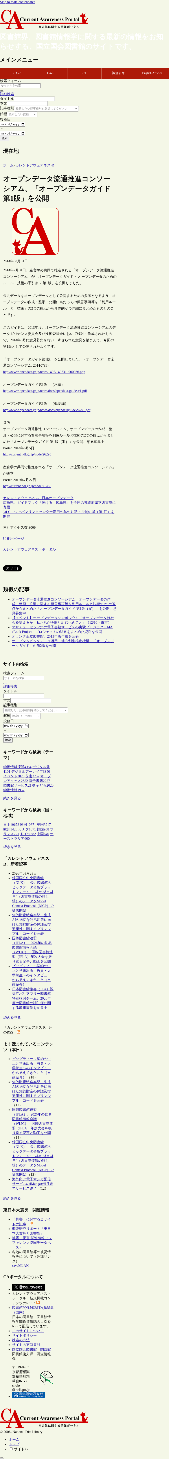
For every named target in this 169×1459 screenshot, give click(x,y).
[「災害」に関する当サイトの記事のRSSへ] (31, 1224)
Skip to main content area (17, 2)
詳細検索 (7, 94)
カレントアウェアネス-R (22, 498)
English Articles (152, 73)
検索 (4, 138)
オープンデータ (61, 498)
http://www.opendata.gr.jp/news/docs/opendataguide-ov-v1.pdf (46, 410)
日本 (45, 498)
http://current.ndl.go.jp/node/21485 (27, 486)
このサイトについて (28, 1331)
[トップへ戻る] (2, 1458)
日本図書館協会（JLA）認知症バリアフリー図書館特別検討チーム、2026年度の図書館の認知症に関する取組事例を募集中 (32, 998)
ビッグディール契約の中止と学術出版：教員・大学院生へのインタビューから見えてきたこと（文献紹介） (31, 975)
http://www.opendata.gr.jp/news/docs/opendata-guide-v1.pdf (45, 391)
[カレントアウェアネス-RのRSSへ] (18, 1032)
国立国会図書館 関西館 (31, 1349)
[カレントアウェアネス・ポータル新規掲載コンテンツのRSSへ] (38, 1303)
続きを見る (12, 798)
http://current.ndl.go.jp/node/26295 (27, 454)
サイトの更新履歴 (26, 1345)
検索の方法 (21, 1340)
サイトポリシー (24, 1335)
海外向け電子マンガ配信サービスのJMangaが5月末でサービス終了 (32, 1183)
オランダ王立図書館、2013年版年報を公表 (45, 636)
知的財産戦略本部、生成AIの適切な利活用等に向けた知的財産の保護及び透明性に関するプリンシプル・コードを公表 (31, 924)
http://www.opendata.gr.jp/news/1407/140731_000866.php (44, 372)
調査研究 (118, 73)
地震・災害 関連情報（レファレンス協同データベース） (32, 1242)
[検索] (2, 91)
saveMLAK (20, 1265)
